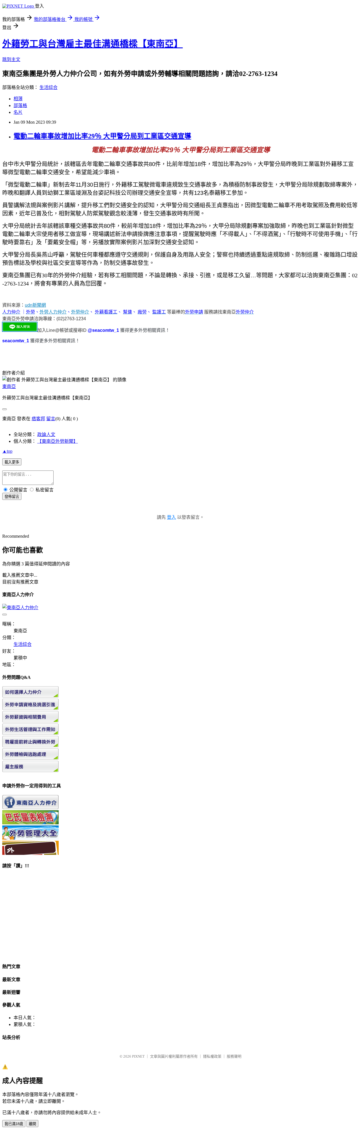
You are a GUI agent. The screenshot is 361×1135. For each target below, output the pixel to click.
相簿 (18, 98)
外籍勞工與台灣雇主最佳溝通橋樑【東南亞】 (92, 44)
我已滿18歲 (14, 1124)
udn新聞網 (35, 305)
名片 (18, 112)
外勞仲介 (80, 312)
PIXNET (138, 1056)
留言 (50, 418)
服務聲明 (234, 1056)
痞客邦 (38, 418)
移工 (342, 164)
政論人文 (46, 434)
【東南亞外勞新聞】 (57, 441)
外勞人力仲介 (53, 312)
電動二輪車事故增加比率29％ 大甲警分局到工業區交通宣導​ (102, 136)
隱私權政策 (212, 1056)
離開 (32, 1124)
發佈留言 (12, 496)
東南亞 (9, 386)
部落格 (20, 105)
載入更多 (12, 462)
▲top (7, 451)
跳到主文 (11, 59)
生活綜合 (48, 87)
